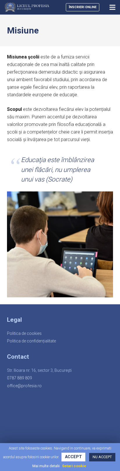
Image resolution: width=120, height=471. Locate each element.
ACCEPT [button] (73, 456)
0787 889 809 (19, 378)
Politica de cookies (24, 333)
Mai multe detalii (46, 466)
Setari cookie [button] (74, 466)
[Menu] (112, 7)
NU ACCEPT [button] (102, 457)
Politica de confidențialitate (31, 341)
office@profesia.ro (24, 385)
